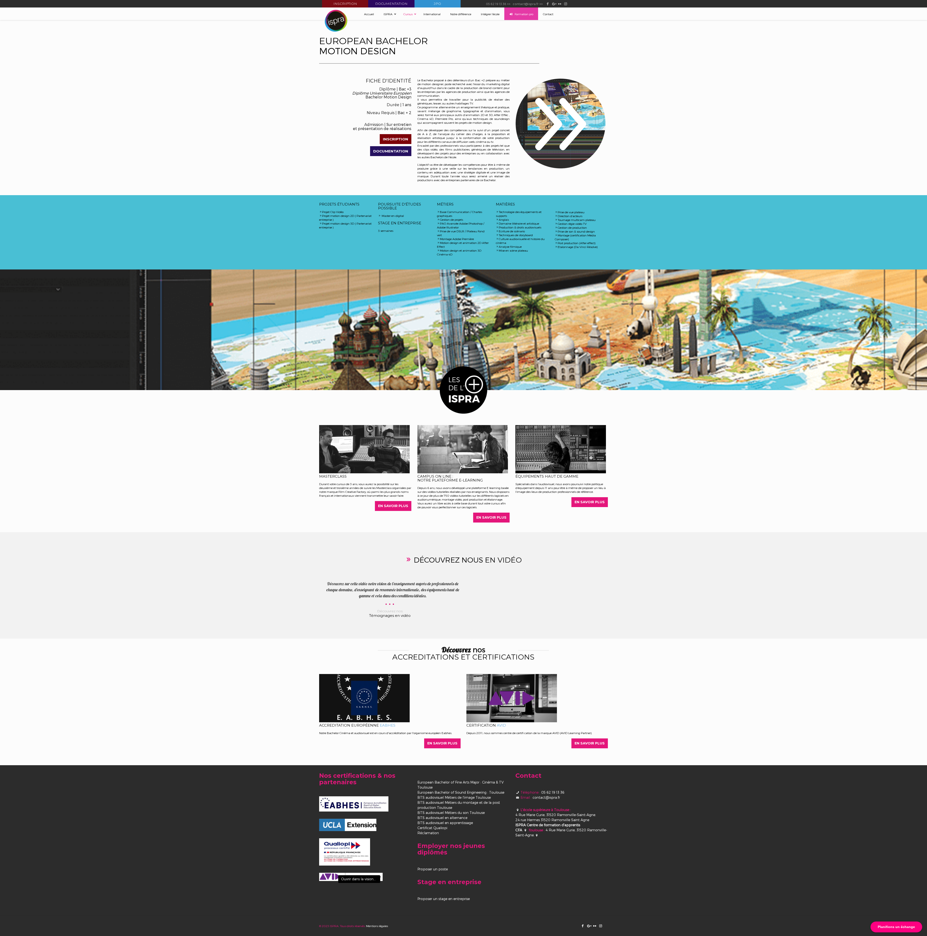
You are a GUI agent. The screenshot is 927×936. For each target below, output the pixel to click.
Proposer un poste (432, 869)
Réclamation (428, 833)
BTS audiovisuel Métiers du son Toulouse (451, 813)
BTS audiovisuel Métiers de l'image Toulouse (454, 797)
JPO (437, 3)
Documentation (391, 3)
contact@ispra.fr (526, 4)
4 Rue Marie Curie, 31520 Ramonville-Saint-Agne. (555, 815)
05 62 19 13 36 (496, 4)
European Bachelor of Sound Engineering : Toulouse (460, 792)
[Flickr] (559, 3)
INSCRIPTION (395, 139)
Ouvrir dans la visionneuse (360, 879)
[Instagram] (565, 3)
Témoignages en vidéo (390, 615)
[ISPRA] (336, 20)
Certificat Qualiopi (432, 828)
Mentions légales (377, 926)
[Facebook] (547, 3)
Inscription (345, 3)
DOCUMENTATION (390, 151)
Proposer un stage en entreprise (443, 899)
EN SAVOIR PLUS (393, 506)
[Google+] (553, 3)
